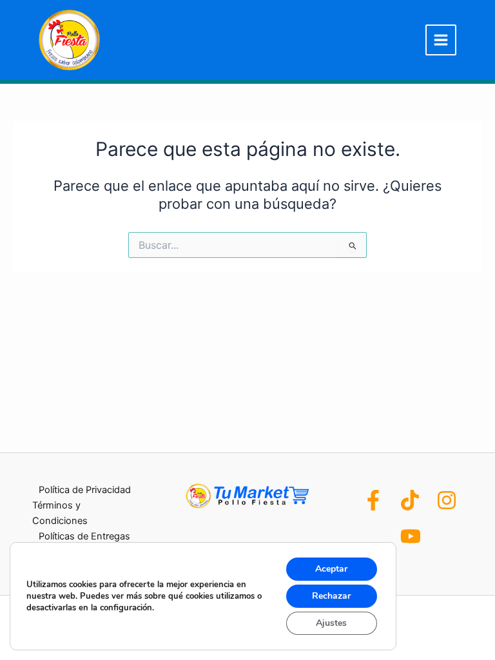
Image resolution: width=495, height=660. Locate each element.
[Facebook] (373, 500)
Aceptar (331, 569)
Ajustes (331, 623)
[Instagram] (447, 500)
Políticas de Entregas (84, 536)
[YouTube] (411, 536)
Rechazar (331, 596)
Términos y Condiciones (60, 513)
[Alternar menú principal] (440, 39)
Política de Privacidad (85, 490)
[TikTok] (410, 500)
